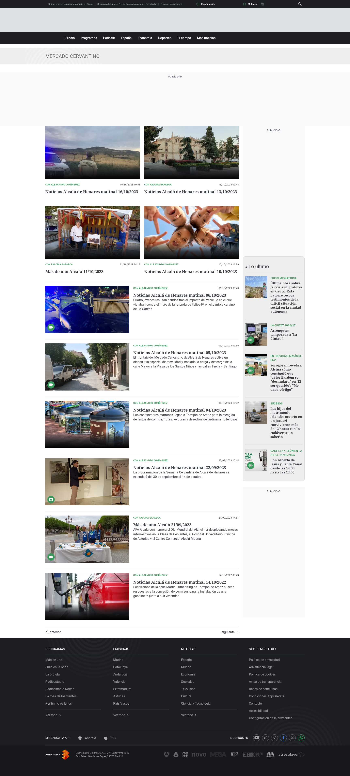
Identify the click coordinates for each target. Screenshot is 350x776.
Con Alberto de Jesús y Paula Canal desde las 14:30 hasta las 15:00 (286, 466)
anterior (55, 632)
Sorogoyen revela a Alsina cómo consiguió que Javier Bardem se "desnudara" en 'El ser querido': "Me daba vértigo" (286, 377)
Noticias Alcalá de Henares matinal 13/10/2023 (190, 191)
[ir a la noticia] (256, 287)
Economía (145, 38)
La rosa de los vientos (61, 696)
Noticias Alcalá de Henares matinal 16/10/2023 (91, 191)
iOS (113, 738)
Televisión (188, 689)
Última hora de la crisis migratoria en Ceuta (70, 4)
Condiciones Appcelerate (266, 696)
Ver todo (51, 715)
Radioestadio (54, 682)
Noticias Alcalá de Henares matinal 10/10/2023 (190, 271)
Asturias (119, 696)
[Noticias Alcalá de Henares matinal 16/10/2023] (92, 152)
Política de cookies (262, 674)
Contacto (255, 703)
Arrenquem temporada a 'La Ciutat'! (283, 334)
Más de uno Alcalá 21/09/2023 (162, 524)
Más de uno (53, 660)
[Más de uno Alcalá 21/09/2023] (87, 539)
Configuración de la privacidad (270, 718)
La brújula (52, 674)
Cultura (186, 696)
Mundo (186, 667)
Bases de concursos (263, 689)
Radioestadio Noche (59, 689)
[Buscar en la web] (300, 4)
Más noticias (206, 38)
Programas (89, 38)
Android (90, 738)
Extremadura (122, 689)
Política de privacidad (264, 660)
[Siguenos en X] (292, 737)
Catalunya (120, 667)
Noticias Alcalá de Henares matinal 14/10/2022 (179, 582)
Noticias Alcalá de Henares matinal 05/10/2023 (179, 352)
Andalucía (120, 674)
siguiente (228, 632)
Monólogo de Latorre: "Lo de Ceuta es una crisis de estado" (126, 4)
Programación (208, 4)
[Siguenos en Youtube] (256, 737)
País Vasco (121, 703)
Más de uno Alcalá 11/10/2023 (74, 271)
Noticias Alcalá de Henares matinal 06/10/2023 (179, 295)
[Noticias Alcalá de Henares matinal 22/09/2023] (87, 481)
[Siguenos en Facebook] (283, 737)
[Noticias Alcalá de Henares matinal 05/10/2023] (87, 367)
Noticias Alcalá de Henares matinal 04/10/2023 (179, 410)
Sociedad (187, 682)
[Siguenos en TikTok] (265, 737)
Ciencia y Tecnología (196, 703)
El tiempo (184, 38)
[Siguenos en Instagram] (274, 737)
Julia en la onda (56, 667)
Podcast (109, 38)
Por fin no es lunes (58, 703)
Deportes (164, 38)
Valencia (119, 682)
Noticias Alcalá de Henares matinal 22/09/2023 (179, 467)
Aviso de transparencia (265, 682)
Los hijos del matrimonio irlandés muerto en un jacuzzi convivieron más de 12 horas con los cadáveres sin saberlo (286, 422)
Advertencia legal (261, 667)
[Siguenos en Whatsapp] (301, 737)
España (126, 38)
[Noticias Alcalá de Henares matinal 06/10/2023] (87, 309)
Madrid (118, 660)
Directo (69, 38)
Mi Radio (252, 4)
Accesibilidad (258, 711)
